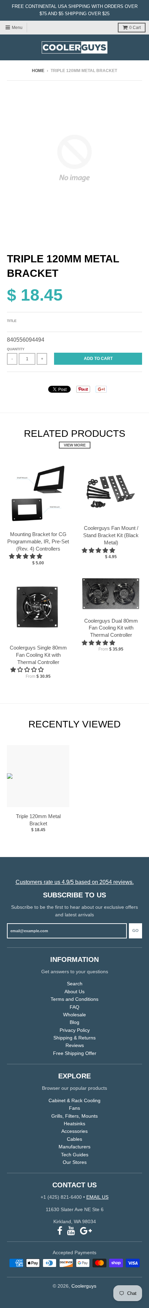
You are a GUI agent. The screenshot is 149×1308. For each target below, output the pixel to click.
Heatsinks (74, 1123)
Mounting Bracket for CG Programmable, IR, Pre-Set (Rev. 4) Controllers (38, 541)
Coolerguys (83, 1286)
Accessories (74, 1131)
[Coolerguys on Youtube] (71, 1231)
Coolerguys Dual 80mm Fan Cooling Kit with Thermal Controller (111, 628)
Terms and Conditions (74, 999)
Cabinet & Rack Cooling (74, 1100)
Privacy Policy (75, 1030)
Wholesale (74, 1014)
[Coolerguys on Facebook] (59, 1231)
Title (12, 321)
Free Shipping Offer (74, 1053)
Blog (74, 1022)
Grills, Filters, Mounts (74, 1116)
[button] (26, 556)
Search (74, 983)
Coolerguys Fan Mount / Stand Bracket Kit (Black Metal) (111, 535)
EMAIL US (97, 1197)
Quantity (16, 349)
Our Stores (75, 1162)
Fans (74, 1108)
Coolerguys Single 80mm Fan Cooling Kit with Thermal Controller (38, 655)
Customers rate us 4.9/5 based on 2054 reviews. (75, 882)
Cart (135, 27)
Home (38, 70)
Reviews (74, 1045)
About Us (74, 991)
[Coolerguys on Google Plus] (86, 1231)
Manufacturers (74, 1146)
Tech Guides (74, 1154)
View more (75, 445)
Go (135, 930)
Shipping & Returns (74, 1037)
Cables (74, 1139)
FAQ (74, 1007)
